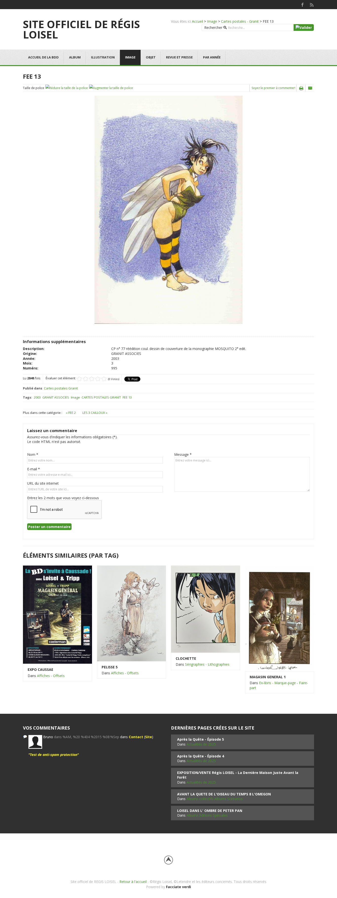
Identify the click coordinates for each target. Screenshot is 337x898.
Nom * (32, 454)
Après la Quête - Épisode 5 (200, 739)
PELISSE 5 (110, 667)
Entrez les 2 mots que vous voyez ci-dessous (63, 497)
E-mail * (33, 469)
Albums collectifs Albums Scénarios (215, 798)
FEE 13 (127, 397)
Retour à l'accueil (133, 881)
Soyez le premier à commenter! (273, 88)
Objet (151, 57)
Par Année (212, 57)
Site (148, 736)
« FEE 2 (71, 412)
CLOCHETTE (186, 658)
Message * (183, 454)
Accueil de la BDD (43, 57)
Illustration (103, 57)
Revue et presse (179, 57)
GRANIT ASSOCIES (55, 397)
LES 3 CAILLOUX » (94, 412)
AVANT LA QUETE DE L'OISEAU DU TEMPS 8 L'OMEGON (224, 794)
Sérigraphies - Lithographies (207, 664)
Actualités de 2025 (201, 744)
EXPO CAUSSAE (40, 669)
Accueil (197, 21)
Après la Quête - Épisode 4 (200, 756)
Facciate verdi (178, 886)
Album (75, 57)
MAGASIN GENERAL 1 (268, 677)
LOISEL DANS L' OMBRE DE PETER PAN (209, 810)
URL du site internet (43, 483)
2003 (37, 397)
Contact (136, 736)
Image (212, 21)
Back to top (168, 860)
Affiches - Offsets (51, 675)
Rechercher (213, 27)
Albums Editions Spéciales (207, 815)
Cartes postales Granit (61, 388)
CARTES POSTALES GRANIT (101, 397)
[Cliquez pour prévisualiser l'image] (168, 209)
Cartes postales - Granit (240, 21)
